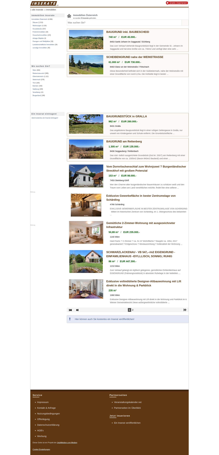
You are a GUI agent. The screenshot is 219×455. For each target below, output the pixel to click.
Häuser (35, 22)
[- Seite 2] (185, 310)
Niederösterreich (39, 73)
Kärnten (35, 86)
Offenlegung (43, 419)
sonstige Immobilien (40, 48)
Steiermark (36, 79)
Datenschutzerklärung (48, 425)
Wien (34, 70)
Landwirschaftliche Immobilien (43, 44)
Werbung (41, 436)
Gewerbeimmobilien (40, 35)
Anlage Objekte (38, 38)
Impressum (43, 402)
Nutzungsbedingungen (48, 413)
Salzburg (36, 89)
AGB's (40, 430)
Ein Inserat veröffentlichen (127, 423)
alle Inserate (37, 10)
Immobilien (51, 10)
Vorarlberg (36, 92)
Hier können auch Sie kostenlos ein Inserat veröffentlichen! (104, 319)
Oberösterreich (38, 76)
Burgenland (37, 95)
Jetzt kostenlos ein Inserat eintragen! (44, 118)
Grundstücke (37, 29)
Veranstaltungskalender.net (128, 402)
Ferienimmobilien (39, 32)
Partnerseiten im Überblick (127, 408)
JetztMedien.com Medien (67, 443)
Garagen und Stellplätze (41, 41)
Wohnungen (37, 25)
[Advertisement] (128, 95)
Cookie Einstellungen (41, 449)
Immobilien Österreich (39, 19)
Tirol (34, 83)
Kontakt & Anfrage (46, 408)
